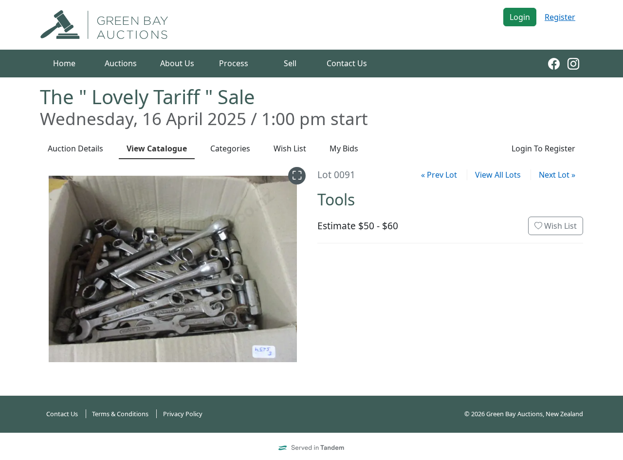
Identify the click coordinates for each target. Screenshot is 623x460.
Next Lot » (557, 174)
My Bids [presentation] (344, 148)
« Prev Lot (439, 174)
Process (233, 63)
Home (64, 63)
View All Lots (498, 174)
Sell (290, 63)
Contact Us (347, 63)
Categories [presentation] (230, 148)
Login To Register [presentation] (543, 148)
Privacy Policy (182, 413)
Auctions (121, 63)
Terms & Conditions (120, 413)
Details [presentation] (75, 148)
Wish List (559, 226)
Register (560, 17)
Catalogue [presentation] (157, 148)
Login (520, 17)
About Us (177, 63)
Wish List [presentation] (290, 148)
